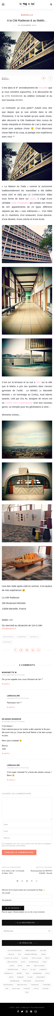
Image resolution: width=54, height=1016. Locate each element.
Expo (23, 962)
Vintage (27, 988)
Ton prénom (6, 900)
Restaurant (8, 984)
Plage (30, 977)
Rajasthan (39, 981)
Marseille (27, 15)
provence (7, 642)
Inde (28, 965)
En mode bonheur (11, 719)
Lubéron (42, 969)
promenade (14, 981)
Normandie (37, 973)
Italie (24, 969)
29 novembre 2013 (27, 25)
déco (47, 958)
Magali (5, 79)
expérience (22, 637)
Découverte (8, 637)
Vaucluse (16, 988)
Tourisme (46, 984)
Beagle (12, 954)
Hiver (12, 965)
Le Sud (33, 969)
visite (36, 988)
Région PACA (22, 984)
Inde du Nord (39, 965)
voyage (45, 988)
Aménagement (31, 950)
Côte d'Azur (36, 958)
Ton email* (6, 893)
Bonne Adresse (31, 954)
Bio (19, 954)
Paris (11, 977)
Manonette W (9, 672)
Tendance (35, 984)
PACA (47, 973)
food (44, 962)
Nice (27, 973)
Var (6, 988)
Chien (43, 954)
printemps (40, 977)
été (27, 992)
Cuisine (25, 958)
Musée (19, 973)
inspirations (13, 969)
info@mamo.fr (9, 628)
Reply (7, 684)
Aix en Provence (14, 950)
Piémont (20, 977)
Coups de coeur (11, 958)
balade (43, 950)
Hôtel (20, 965)
